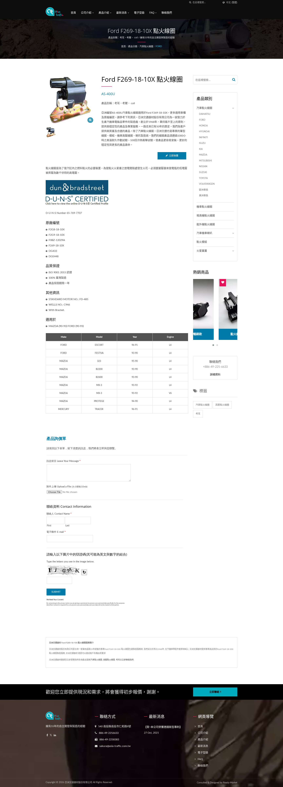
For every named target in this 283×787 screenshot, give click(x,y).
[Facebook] (47, 735)
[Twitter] (51, 735)
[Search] (234, 79)
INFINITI (203, 137)
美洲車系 (203, 195)
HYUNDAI (204, 131)
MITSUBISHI (205, 160)
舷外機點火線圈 (206, 224)
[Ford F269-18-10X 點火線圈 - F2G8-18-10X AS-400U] (90, 120)
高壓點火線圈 (222, 405)
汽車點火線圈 (146, 46)
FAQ (152, 12)
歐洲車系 (203, 190)
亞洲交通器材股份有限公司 (78, 782)
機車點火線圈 (204, 206)
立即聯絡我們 (128, 660)
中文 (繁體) (231, 2)
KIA (201, 149)
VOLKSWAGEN (207, 184)
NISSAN (203, 166)
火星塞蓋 (202, 251)
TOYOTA (203, 178)
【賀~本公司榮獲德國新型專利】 (163, 727)
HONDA (203, 125)
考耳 (198, 414)
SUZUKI (203, 172)
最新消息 (121, 12)
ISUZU (202, 143)
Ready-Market (230, 783)
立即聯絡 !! (215, 692)
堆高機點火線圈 (206, 215)
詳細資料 (215, 374)
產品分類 (132, 46)
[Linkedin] (55, 735)
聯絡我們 (166, 12)
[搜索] (190, 2)
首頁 (73, 12)
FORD (159, 46)
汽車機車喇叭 (204, 233)
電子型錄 (139, 12)
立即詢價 (173, 156)
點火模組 (202, 242)
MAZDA (203, 155)
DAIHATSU (204, 114)
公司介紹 (86, 12)
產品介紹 (104, 12)
